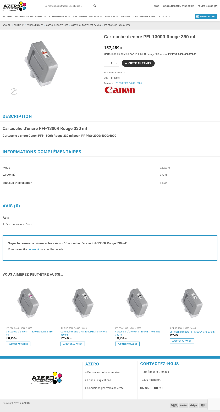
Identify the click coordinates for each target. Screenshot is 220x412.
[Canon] (119, 90)
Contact (164, 16)
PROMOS (125, 16)
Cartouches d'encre (57, 25)
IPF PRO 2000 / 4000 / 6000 (117, 25)
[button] (207, 6)
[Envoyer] (95, 6)
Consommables (58, 16)
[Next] (217, 316)
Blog (157, 6)
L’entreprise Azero (145, 16)
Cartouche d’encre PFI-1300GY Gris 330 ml (192, 331)
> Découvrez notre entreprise (102, 372)
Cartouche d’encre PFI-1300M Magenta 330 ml (29, 333)
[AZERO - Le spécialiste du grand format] (14, 6)
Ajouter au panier (138, 63)
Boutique (19, 25)
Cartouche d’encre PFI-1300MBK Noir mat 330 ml (137, 333)
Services (110, 16)
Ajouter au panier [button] (18, 344)
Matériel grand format (29, 16)
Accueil (7, 16)
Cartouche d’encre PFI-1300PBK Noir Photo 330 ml (83, 333)
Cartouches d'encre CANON (86, 25)
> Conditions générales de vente (104, 388)
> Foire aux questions (98, 380)
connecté (33, 249)
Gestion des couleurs (86, 16)
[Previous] (2, 316)
